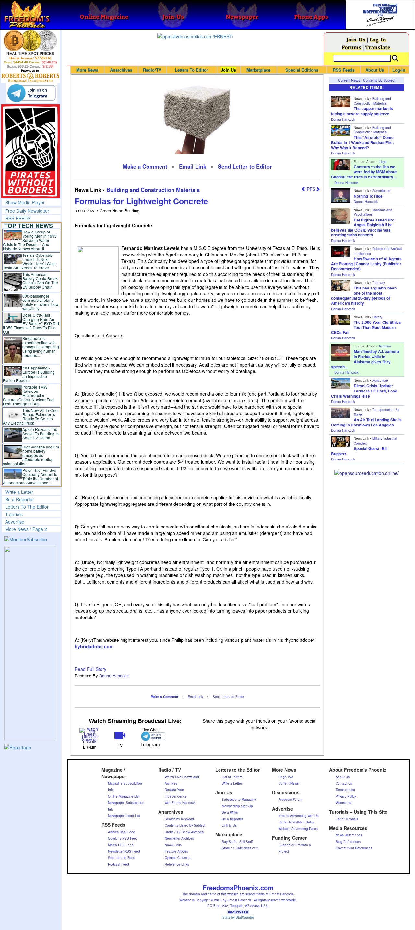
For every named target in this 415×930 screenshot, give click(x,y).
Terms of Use (345, 790)
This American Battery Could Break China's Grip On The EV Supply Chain (40, 280)
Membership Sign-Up (237, 806)
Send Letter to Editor (245, 166)
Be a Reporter (19, 499)
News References (349, 835)
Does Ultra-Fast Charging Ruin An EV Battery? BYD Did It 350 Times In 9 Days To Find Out (31, 323)
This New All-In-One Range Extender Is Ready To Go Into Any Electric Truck (30, 416)
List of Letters (232, 777)
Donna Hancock (114, 676)
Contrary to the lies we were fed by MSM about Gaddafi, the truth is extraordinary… (364, 172)
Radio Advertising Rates (296, 822)
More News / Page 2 (26, 529)
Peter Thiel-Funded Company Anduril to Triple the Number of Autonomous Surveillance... (30, 476)
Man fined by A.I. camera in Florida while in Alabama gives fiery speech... (365, 358)
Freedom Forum (290, 799)
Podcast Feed (118, 864)
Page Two (286, 777)
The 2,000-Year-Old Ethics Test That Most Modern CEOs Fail (366, 327)
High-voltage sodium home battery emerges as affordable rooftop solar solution (31, 455)
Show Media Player (25, 202)
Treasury (378, 282)
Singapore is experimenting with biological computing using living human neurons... (40, 346)
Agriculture (380, 380)
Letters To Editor (191, 70)
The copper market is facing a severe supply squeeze (362, 111)
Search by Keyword (179, 819)
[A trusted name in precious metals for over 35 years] (30, 76)
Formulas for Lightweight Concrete (141, 201)
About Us (374, 70)
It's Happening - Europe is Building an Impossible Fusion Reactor (29, 374)
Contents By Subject (379, 80)
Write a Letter (19, 492)
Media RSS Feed (121, 845)
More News (87, 70)
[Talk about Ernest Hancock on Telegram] (150, 736)
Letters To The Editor (27, 507)
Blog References (348, 841)
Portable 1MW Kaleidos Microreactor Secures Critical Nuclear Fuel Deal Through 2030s (28, 395)
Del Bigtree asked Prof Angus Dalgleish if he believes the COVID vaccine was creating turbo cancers (363, 227)
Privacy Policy (346, 796)
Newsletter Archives (179, 838)
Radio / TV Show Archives (184, 832)
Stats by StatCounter (238, 917)
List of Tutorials (347, 819)
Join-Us (355, 39)
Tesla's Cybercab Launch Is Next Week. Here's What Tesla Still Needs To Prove (29, 261)
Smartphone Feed (121, 858)
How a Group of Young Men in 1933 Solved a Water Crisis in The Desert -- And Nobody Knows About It (30, 240)
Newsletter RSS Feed (124, 851)
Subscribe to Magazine (239, 799)
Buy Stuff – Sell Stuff (237, 841)
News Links (173, 845)
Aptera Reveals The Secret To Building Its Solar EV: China (40, 433)
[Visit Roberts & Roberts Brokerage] (30, 40)
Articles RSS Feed (121, 832)
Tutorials (14, 514)
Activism (385, 346)
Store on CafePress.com (240, 848)
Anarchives (121, 70)
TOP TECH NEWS (28, 225)
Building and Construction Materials (153, 190)
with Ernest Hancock (180, 802)
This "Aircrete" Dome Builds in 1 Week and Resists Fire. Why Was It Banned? (362, 142)
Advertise (14, 521)
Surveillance (381, 190)
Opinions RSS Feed (123, 838)
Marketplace (258, 70)
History (377, 317)
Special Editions (301, 70)
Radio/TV (152, 70)
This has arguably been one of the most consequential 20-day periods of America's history (364, 295)
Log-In (378, 39)
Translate (377, 47)
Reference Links (177, 864)
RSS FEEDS (17, 218)
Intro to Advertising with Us (298, 815)
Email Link (192, 166)
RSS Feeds (344, 70)
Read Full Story (90, 669)
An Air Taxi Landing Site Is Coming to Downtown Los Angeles (366, 422)
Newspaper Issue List (124, 815)
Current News (349, 80)
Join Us (228, 70)
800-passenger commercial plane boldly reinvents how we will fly (40, 302)
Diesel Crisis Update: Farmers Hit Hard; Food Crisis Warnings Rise (364, 391)
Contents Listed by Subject (185, 825)
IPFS (310, 189)
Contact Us (344, 783)
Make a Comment (145, 166)
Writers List (344, 802)
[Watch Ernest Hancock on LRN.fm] (89, 735)
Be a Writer (230, 812)
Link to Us (229, 825)
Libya (383, 161)
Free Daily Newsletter (27, 211)
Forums (351, 47)
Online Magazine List (123, 796)
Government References (354, 848)
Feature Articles (176, 851)
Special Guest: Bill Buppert (359, 451)
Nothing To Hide (368, 196)
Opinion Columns (177, 858)
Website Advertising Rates (298, 828)
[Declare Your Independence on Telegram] (31, 93)
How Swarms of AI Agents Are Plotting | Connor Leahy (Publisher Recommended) (366, 264)
